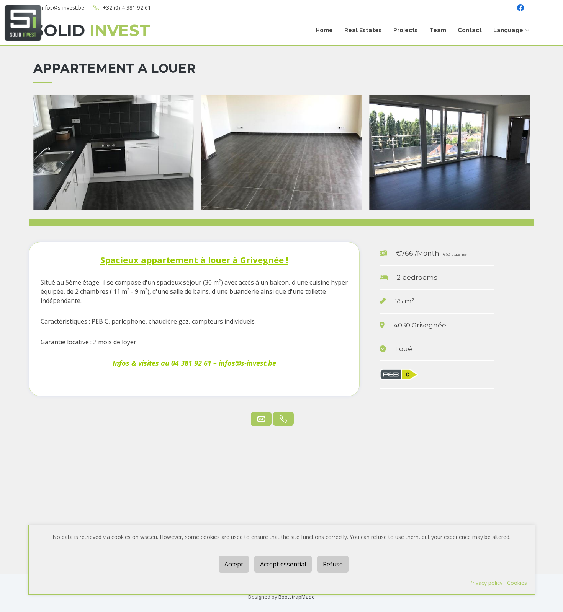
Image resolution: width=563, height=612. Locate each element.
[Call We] (283, 419)
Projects (405, 30)
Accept (233, 564)
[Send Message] (261, 419)
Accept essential (283, 564)
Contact (470, 30)
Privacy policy (485, 582)
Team (437, 30)
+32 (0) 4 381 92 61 (127, 7)
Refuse (333, 564)
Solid (91, 30)
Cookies (517, 582)
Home (324, 30)
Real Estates (363, 30)
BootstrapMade (296, 596)
